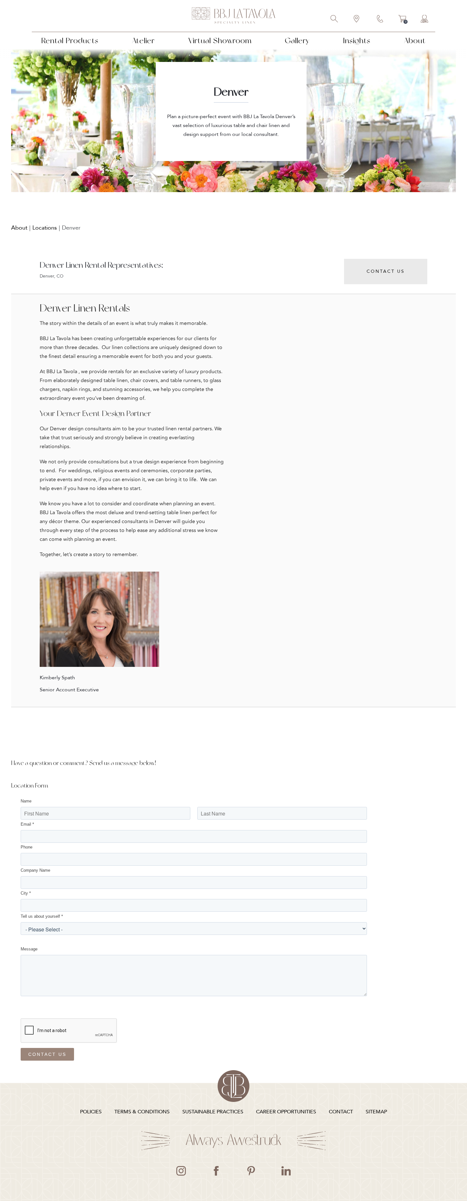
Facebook (216, 1171)
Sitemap (376, 1111)
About (415, 40)
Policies (91, 1111)
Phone (26, 847)
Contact (380, 19)
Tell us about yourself (42, 916)
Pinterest (251, 1171)
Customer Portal (425, 19)
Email (27, 824)
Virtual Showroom (220, 40)
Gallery (297, 40)
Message (29, 949)
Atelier (143, 40)
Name (26, 801)
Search (334, 19)
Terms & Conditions (142, 1111)
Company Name (35, 870)
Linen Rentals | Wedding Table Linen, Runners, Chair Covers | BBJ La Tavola (233, 15)
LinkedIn (286, 1171)
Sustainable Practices (212, 1111)
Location (357, 19)
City (26, 893)
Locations (44, 228)
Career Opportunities (286, 1111)
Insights (356, 40)
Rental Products (69, 40)
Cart (402, 19)
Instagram (181, 1171)
